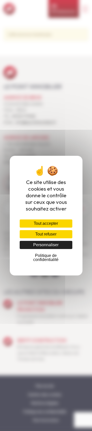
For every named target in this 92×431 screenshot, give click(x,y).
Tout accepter (46, 223)
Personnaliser (46, 245)
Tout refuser (45, 234)
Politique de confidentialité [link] (46, 257)
